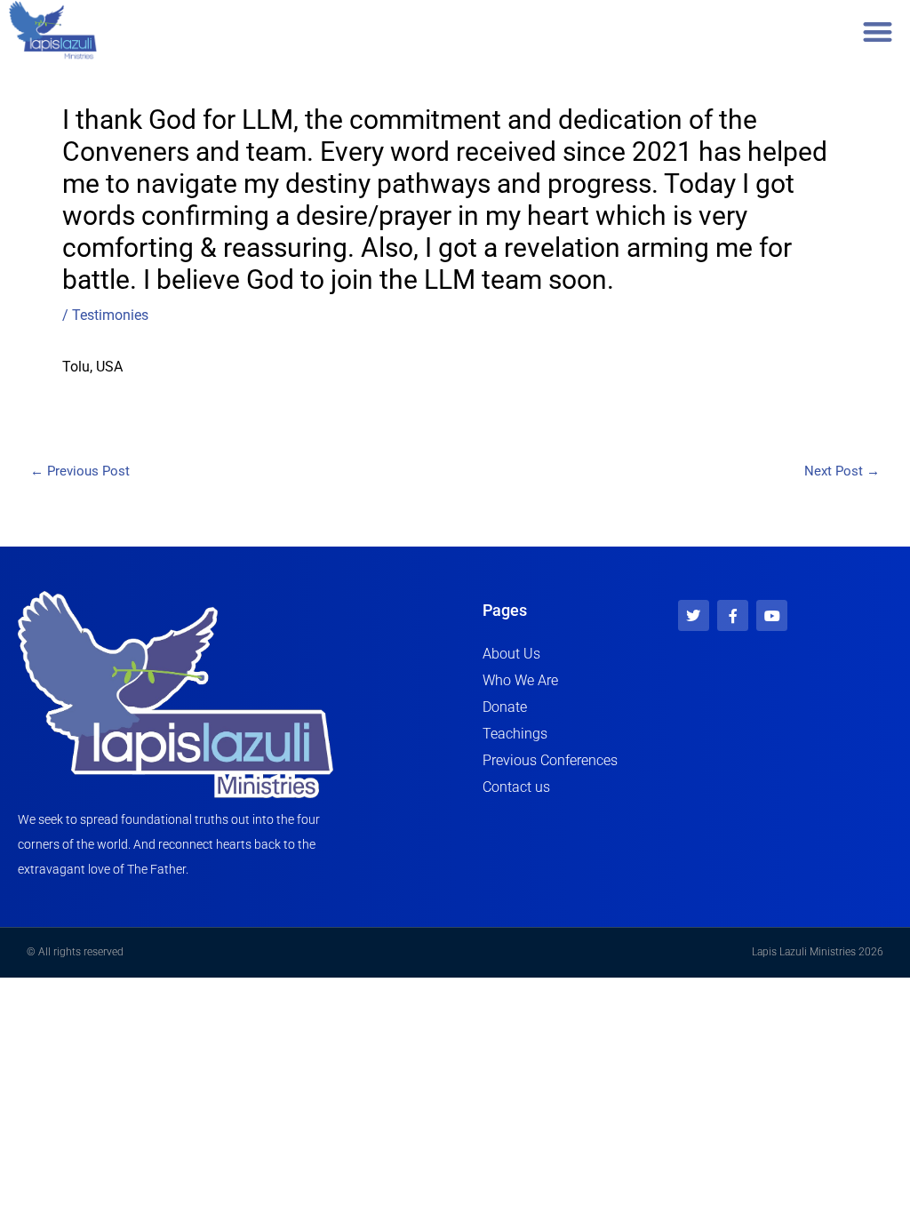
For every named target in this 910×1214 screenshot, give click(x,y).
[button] (878, 31)
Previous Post (80, 471)
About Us (511, 653)
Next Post (842, 471)
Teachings (515, 733)
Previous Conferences (550, 760)
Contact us (516, 787)
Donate (505, 707)
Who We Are (520, 680)
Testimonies (110, 315)
